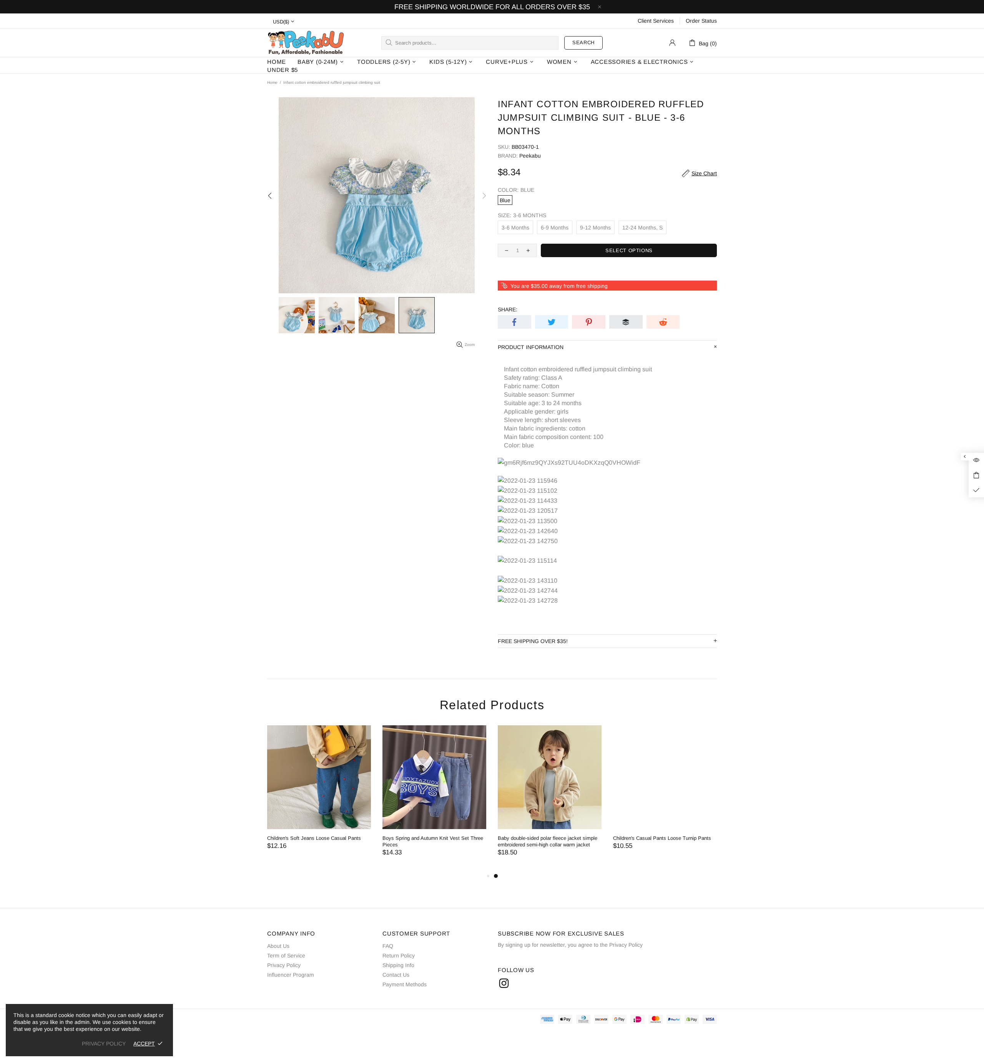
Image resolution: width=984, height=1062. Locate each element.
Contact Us (395, 975)
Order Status (701, 21)
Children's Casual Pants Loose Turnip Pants (662, 838)
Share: (507, 309)
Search (583, 42)
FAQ (387, 946)
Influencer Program (290, 975)
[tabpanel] (549, 798)
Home (272, 82)
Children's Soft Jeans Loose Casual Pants (314, 838)
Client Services (656, 21)
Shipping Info (398, 965)
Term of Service (286, 955)
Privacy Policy (284, 965)
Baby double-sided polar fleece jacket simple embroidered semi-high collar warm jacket (547, 841)
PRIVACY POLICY (104, 1043)
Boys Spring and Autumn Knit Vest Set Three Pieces (432, 841)
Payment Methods (404, 984)
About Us (278, 946)
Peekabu (305, 42)
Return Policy (398, 955)
